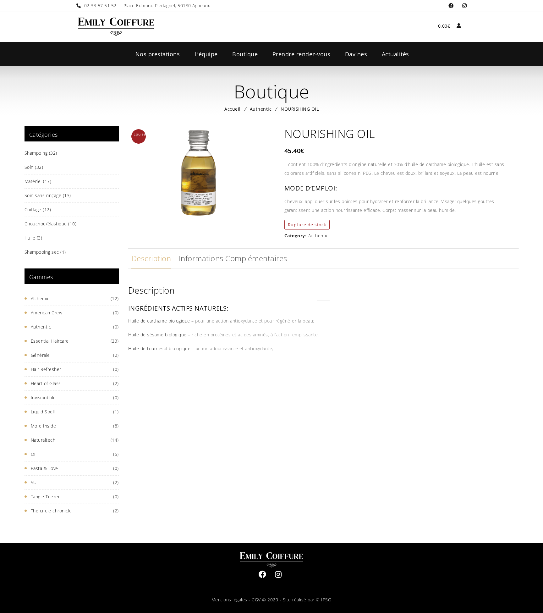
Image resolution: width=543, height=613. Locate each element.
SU (34, 482)
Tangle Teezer (45, 497)
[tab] (151, 258)
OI (33, 454)
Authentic (261, 109)
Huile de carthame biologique (159, 321)
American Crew (47, 313)
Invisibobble (43, 397)
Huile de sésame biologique (157, 335)
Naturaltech (43, 440)
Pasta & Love (44, 468)
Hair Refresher (46, 369)
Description (151, 258)
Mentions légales (229, 600)
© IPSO (324, 600)
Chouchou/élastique (51, 224)
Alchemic (40, 298)
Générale (40, 355)
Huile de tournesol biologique (159, 348)
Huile (33, 238)
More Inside (43, 426)
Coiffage (38, 210)
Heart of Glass (46, 383)
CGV (255, 600)
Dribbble (464, 6)
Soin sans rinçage (48, 195)
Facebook (451, 6)
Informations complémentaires (233, 258)
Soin (34, 167)
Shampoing (41, 153)
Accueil (232, 109)
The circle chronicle (51, 511)
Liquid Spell (43, 412)
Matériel (38, 181)
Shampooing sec (45, 252)
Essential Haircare (50, 341)
